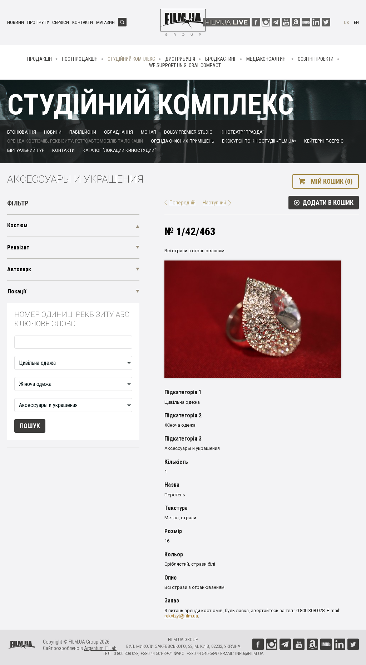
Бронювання (21, 132)
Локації (16, 291)
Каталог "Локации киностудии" (119, 150)
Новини (15, 22)
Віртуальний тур (25, 150)
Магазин (105, 22)
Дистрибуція (180, 59)
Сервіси (60, 22)
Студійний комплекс (131, 59)
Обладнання (118, 132)
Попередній (182, 202)
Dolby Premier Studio (188, 132)
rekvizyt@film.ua (181, 616)
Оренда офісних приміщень (182, 141)
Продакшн (39, 59)
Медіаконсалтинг (267, 59)
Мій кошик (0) (331, 181)
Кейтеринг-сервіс (323, 141)
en (356, 22)
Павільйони (82, 132)
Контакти (82, 22)
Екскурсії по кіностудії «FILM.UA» (259, 141)
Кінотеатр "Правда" (242, 132)
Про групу (38, 22)
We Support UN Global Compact (185, 65)
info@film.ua (249, 653)
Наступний (214, 202)
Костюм (17, 225)
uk (346, 22)
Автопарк (19, 269)
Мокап (148, 132)
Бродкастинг (220, 59)
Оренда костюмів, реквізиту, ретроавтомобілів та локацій (75, 141)
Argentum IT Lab (100, 648)
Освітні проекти (315, 59)
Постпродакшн (80, 59)
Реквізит (18, 247)
